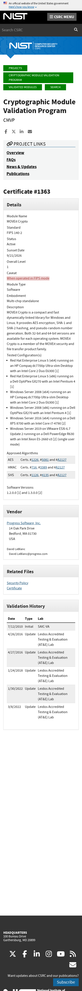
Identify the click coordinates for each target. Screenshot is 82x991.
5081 (45, 460)
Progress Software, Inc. (24, 523)
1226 (34, 460)
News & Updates (22, 166)
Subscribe (66, 982)
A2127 (62, 460)
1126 (34, 475)
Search (55, 87)
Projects (15, 68)
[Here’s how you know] (41, 5)
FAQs (11, 159)
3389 (43, 467)
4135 (45, 475)
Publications (18, 173)
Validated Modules (23, 87)
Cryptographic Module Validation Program (34, 77)
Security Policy (17, 583)
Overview (15, 152)
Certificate (14, 588)
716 (34, 467)
